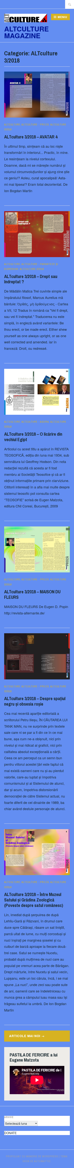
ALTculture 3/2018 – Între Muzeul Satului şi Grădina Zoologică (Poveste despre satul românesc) (33, 899)
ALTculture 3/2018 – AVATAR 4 (30, 137)
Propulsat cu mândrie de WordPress (32, 1156)
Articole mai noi (24, 1036)
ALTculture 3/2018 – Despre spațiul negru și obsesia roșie (34, 701)
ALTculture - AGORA (35, 421)
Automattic (42, 1161)
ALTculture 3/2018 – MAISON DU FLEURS (32, 594)
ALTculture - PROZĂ (35, 124)
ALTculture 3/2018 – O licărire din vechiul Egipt (33, 436)
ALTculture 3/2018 (32, 269)
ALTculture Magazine (26, 32)
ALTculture (12, 124)
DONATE (10, 1133)
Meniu (62, 17)
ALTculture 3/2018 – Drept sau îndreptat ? (30, 279)
